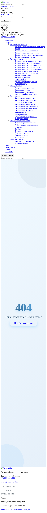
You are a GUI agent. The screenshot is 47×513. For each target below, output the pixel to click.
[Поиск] (23, 158)
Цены (7, 145)
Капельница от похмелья (24, 92)
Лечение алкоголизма (18, 45)
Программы (10, 147)
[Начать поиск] (23, 4)
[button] (5, 15)
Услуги (8, 43)
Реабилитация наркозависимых (27, 125)
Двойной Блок (20, 113)
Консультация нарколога (24, 141)
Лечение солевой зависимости (26, 71)
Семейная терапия (22, 133)
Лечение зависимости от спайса (27, 73)
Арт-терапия (19, 137)
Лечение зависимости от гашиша (27, 63)
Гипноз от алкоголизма (24, 102)
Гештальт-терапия (21, 135)
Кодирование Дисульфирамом (26, 106)
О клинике (9, 40)
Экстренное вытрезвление (25, 88)
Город (3, 10)
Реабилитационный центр (20, 121)
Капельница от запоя (23, 90)
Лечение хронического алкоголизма (29, 55)
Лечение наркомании (18, 59)
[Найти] (23, 17)
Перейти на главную (23, 323)
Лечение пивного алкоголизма (26, 51)
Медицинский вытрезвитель (26, 94)
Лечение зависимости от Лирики (27, 67)
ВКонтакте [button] (5, 509)
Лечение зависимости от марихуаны (29, 69)
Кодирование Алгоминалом (25, 100)
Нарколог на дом (16, 139)
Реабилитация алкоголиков (25, 123)
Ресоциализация (21, 84)
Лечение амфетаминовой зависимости (29, 61)
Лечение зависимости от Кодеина (28, 65)
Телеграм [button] (26, 509)
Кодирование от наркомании (26, 117)
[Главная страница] (5, 2)
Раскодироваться (21, 119)
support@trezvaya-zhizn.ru (10, 482)
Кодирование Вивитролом (25, 104)
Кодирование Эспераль (24, 110)
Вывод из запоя (16, 86)
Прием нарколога (21, 143)
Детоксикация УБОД (23, 75)
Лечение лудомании (22, 78)
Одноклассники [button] (16, 509)
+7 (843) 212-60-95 (8, 6)
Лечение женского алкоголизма (27, 53)
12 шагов (18, 127)
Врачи (7, 150)
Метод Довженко (21, 115)
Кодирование (15, 96)
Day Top (18, 129)
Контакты (9, 152)
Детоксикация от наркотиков (26, 82)
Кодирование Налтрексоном (26, 108)
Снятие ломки (20, 80)
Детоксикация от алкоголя (25, 57)
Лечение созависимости (24, 131)
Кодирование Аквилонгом (25, 98)
